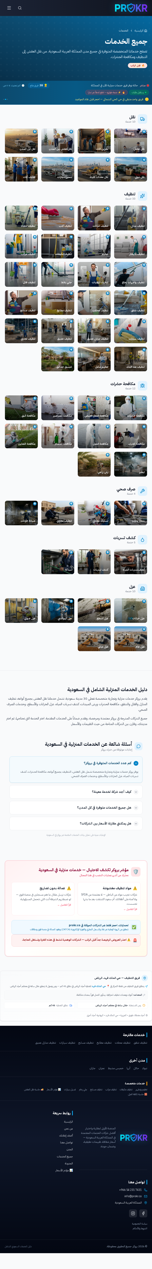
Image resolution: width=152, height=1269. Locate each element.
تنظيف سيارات (67, 1043)
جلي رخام (83, 1089)
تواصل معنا (66, 1142)
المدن (69, 1149)
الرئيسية (139, 31)
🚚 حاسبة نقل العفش (34, 1089)
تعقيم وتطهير (141, 1089)
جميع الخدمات (65, 1156)
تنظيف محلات (122, 1043)
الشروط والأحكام (140, 1228)
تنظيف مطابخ (104, 1043)
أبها (128, 1068)
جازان (92, 1068)
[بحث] (20, 8)
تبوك (144, 1068)
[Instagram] (133, 1213)
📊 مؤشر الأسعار (54, 1089)
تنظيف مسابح (86, 1043)
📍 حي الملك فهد (101, 986)
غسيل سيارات (70, 1089)
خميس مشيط (116, 1068)
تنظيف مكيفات (126, 1089)
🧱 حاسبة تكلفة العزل (137, 1094)
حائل (136, 1068)
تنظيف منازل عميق (45, 1043)
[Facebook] (143, 1213)
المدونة (69, 1163)
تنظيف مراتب (111, 1089)
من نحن (68, 1129)
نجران (102, 1068)
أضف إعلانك (66, 1135)
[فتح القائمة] (9, 8)
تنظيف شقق (140, 1043)
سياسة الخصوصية (139, 1223)
